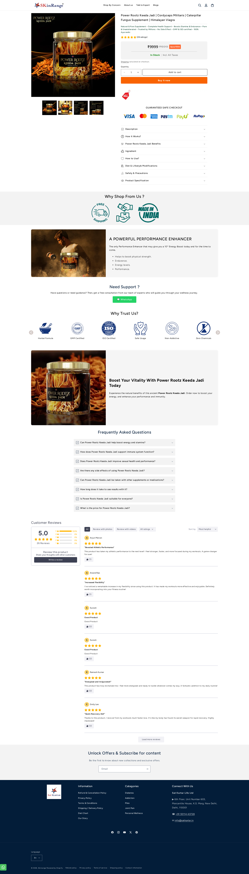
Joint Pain (130, 808)
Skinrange (42, 868)
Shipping (125, 62)
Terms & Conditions (87, 803)
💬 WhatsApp (124, 299)
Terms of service (100, 868)
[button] (200, 5)
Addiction (129, 798)
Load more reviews (151, 739)
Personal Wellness (134, 813)
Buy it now (164, 80)
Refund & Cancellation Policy (92, 793)
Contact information (134, 868)
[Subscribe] (147, 769)
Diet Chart (83, 813)
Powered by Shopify (55, 868)
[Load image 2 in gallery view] (65, 108)
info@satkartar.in (184, 820)
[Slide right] (102, 108)
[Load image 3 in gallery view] (81, 108)
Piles (127, 803)
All (87, 529)
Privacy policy (85, 868)
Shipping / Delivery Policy (90, 808)
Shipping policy (116, 868)
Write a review (56, 560)
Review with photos (102, 529)
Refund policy (71, 868)
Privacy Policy (85, 798)
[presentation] (31, 332)
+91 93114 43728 (185, 814)
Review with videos (126, 529)
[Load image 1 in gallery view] (49, 108)
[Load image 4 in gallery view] (96, 108)
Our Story (83, 818)
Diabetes (129, 793)
